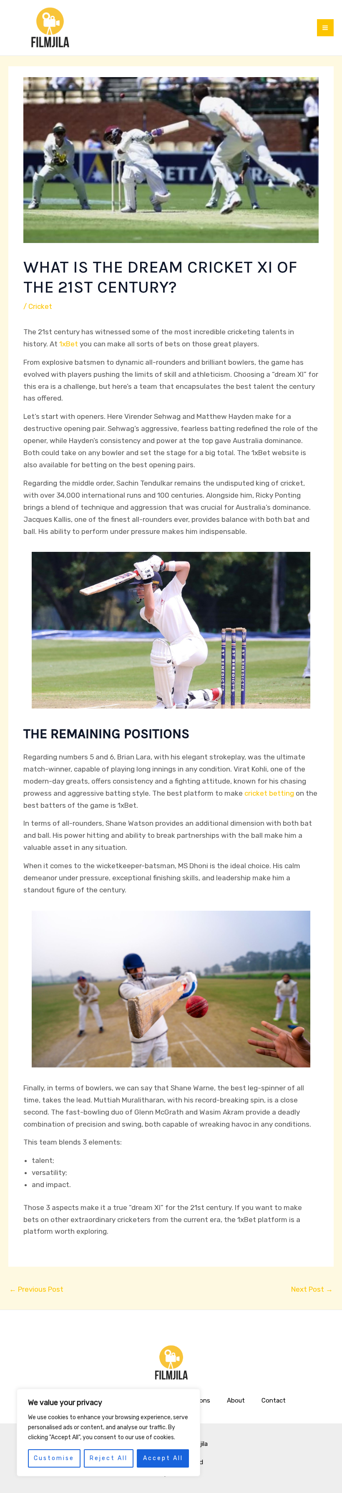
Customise (54, 1458)
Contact (274, 1400)
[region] (108, 1432)
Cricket (40, 306)
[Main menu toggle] (325, 27)
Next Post (312, 1289)
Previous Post (36, 1289)
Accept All (163, 1458)
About (236, 1400)
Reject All (109, 1458)
